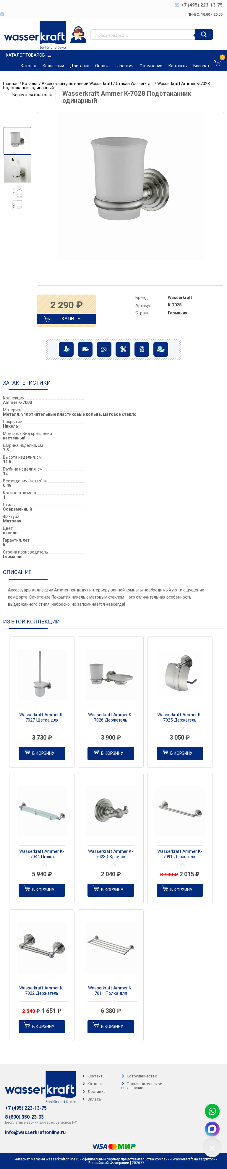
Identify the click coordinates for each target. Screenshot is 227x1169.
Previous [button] (44, 198)
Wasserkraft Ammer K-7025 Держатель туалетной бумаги (179, 717)
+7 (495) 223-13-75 (26, 1108)
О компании (151, 65)
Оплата (102, 65)
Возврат (201, 65)
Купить (65, 320)
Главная (11, 83)
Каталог (29, 65)
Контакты (177, 65)
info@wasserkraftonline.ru (35, 1132)
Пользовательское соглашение (141, 1086)
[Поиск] (204, 34)
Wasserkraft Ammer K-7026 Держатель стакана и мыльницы (110, 717)
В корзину (43, 753)
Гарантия (125, 65)
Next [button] (219, 198)
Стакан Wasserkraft (135, 83)
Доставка (79, 65)
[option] (17, 141)
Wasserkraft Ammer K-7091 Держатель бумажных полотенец (179, 854)
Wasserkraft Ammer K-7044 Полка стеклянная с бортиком (41, 854)
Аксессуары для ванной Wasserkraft (77, 83)
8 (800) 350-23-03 (24, 1117)
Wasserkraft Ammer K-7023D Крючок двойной (110, 854)
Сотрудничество (142, 1076)
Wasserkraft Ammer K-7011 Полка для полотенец (110, 991)
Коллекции (53, 65)
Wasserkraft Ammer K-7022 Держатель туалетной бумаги (41, 991)
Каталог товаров (25, 55)
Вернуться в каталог (32, 94)
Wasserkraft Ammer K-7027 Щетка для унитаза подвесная (41, 717)
